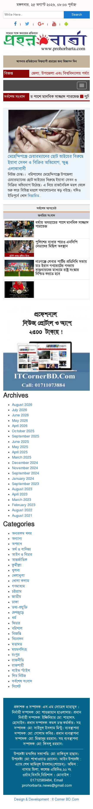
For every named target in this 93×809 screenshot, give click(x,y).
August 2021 (22, 515)
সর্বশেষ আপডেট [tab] (46, 208)
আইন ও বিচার (22, 554)
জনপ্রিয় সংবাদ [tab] (46, 215)
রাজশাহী (18, 665)
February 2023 (23, 505)
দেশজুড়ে (18, 612)
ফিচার (16, 623)
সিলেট (16, 686)
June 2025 (20, 441)
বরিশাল (17, 628)
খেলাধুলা (18, 575)
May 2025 (20, 447)
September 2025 (25, 436)
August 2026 (22, 404)
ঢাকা (15, 602)
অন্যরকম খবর (22, 533)
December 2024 (25, 462)
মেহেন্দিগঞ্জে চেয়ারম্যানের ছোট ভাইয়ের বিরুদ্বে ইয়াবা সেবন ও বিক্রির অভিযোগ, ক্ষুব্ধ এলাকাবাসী (45, 163)
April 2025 (19, 452)
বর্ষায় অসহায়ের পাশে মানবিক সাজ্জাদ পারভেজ (40, 96)
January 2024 (23, 478)
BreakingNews (64, 804)
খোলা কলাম (20, 581)
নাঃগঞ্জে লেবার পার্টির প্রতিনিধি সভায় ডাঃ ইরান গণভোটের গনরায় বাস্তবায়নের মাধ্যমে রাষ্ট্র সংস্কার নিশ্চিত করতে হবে (61, 267)
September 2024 (25, 473)
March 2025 (21, 457)
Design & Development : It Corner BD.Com (46, 799)
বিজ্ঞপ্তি (16, 633)
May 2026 (20, 420)
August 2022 (22, 510)
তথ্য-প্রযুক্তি (19, 607)
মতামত (17, 644)
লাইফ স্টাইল (21, 670)
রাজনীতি (18, 660)
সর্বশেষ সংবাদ (22, 681)
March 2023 (21, 499)
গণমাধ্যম (18, 586)
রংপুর (16, 654)
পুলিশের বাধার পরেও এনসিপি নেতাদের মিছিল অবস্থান (56, 244)
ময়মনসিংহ (19, 649)
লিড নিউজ (19, 676)
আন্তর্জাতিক (19, 559)
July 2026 (19, 410)
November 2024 (25, 468)
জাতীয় (16, 596)
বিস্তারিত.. (34, 195)
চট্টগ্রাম (17, 591)
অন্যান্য (17, 538)
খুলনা (16, 570)
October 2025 (23, 431)
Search (77, 15)
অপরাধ (17, 544)
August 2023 (22, 489)
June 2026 (20, 415)
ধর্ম (14, 618)
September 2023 (25, 484)
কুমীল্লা (16, 565)
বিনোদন (17, 639)
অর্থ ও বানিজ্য (21, 549)
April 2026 (19, 426)
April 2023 (19, 494)
